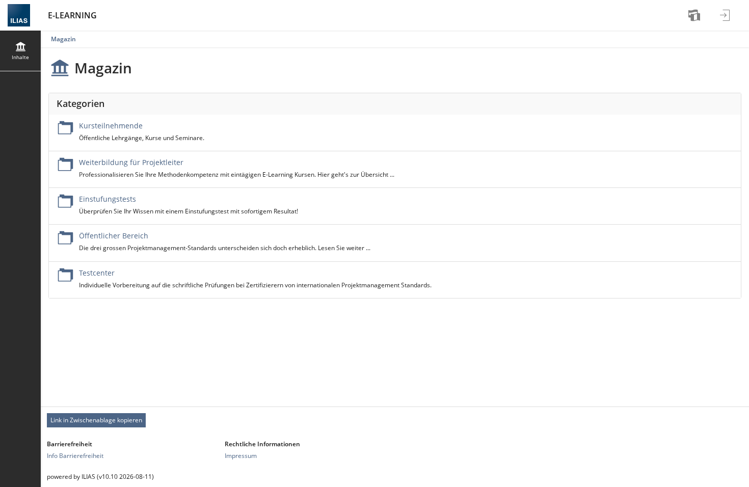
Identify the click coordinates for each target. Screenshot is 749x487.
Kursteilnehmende (111, 125)
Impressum (241, 455)
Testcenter (97, 273)
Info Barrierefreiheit (75, 455)
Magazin (63, 39)
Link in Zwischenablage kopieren (96, 420)
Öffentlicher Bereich (113, 235)
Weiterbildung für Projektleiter (131, 162)
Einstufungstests (107, 199)
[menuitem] (695, 15)
